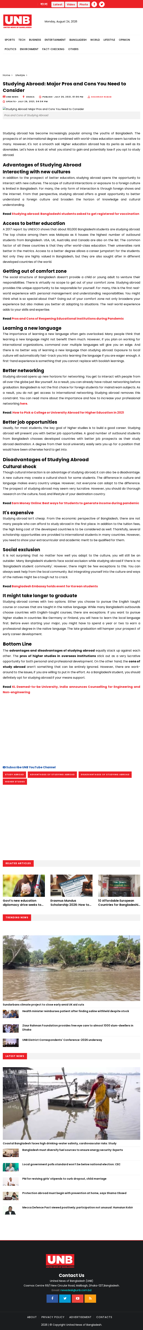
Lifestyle (109, 40)
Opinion (124, 40)
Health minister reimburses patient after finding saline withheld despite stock (75, 1011)
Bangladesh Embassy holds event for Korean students (55, 586)
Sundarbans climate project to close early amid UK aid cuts (43, 1004)
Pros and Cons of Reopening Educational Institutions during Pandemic (68, 318)
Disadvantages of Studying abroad (105, 774)
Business (35, 40)
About (32, 1317)
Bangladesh (78, 40)
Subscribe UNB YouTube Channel (31, 767)
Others (73, 49)
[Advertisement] (71, 729)
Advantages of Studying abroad (52, 774)
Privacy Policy (53, 1317)
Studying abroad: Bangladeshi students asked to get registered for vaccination (75, 214)
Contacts (104, 1317)
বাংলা (44, 4)
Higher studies (15, 781)
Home (6, 75)
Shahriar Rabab (101, 96)
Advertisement (80, 1317)
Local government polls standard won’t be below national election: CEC (71, 1164)
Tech (21, 40)
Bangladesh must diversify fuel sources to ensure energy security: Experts (72, 1150)
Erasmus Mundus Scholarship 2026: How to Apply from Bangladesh (69, 904)
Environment (29, 49)
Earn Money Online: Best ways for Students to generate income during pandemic (75, 503)
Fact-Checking (53, 49)
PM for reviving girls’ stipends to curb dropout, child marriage (64, 1179)
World (95, 40)
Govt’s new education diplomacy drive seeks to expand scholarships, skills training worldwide (23, 906)
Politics (10, 49)
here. (24, 403)
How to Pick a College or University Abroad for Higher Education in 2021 (68, 412)
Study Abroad (14, 774)
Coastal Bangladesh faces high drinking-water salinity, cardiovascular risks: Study (59, 1143)
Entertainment (55, 40)
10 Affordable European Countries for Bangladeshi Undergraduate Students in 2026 (119, 906)
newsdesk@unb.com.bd (71, 1290)
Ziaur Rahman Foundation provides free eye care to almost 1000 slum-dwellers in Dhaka (77, 1027)
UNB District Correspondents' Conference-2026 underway (62, 1040)
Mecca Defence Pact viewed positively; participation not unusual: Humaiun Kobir (77, 1207)
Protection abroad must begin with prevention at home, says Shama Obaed (74, 1193)
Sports (10, 40)
